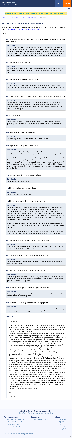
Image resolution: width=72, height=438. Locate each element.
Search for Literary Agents (15, 419)
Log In (59, 3)
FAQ (59, 424)
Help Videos (62, 422)
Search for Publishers (41, 419)
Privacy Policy (63, 429)
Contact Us (61, 426)
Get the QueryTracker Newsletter (36, 411)
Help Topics (62, 419)
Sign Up (67, 3)
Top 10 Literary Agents (14, 426)
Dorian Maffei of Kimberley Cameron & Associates (22, 29)
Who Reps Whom (13, 424)
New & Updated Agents (14, 422)
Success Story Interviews (29, 17)
